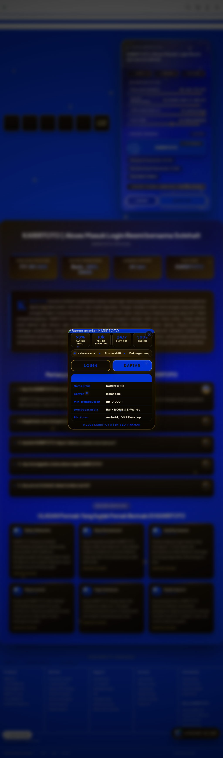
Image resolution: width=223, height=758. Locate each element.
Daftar (132, 365)
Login (91, 365)
